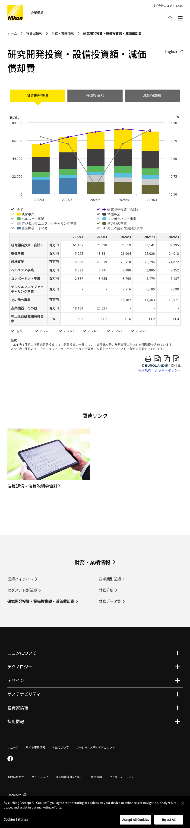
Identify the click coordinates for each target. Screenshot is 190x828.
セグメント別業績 (22, 590)
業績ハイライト (20, 579)
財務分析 (106, 590)
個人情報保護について (69, 777)
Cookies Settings (16, 819)
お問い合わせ (15, 777)
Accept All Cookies (135, 819)
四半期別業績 (110, 579)
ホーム (12, 33)
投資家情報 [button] (17, 708)
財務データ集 (110, 601)
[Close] (182, 803)
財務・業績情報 (62, 33)
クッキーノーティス (121, 777)
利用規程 (96, 777)
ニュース (12, 747)
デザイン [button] (15, 680)
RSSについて (61, 747)
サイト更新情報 (35, 747)
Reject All (169, 819)
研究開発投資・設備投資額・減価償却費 (40, 601)
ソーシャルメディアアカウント (95, 747)
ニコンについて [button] (21, 653)
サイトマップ (40, 777)
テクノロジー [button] (19, 667)
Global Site (16, 795)
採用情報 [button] (15, 721)
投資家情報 (34, 33)
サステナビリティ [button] (24, 694)
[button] (170, 18)
